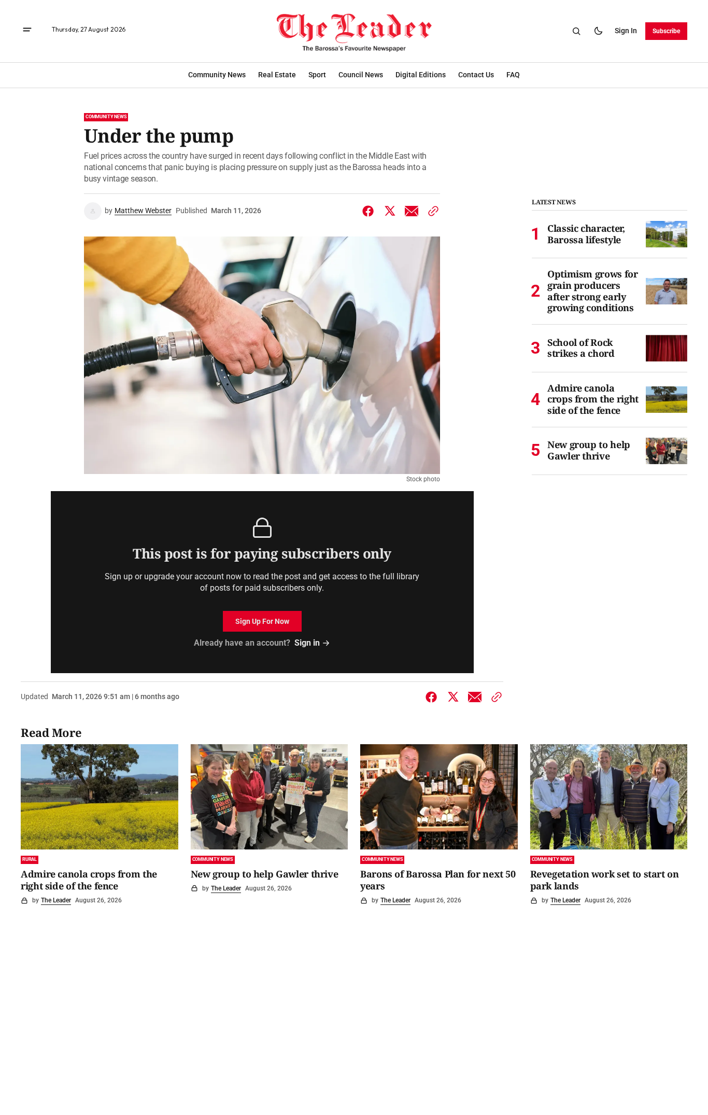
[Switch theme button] (598, 31)
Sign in (626, 30)
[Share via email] (411, 211)
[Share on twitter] (390, 211)
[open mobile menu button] (27, 30)
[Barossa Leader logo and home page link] (354, 31)
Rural (29, 859)
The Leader (56, 900)
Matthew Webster (143, 210)
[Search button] (576, 31)
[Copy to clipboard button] (431, 211)
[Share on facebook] (370, 211)
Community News (106, 116)
